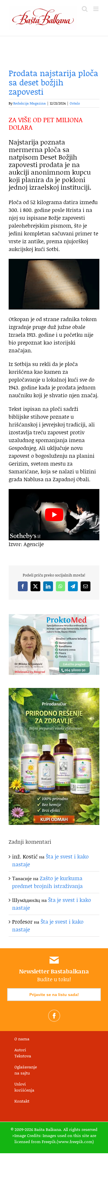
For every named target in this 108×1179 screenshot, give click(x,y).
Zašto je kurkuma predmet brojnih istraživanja (47, 882)
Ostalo (75, 103)
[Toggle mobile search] (85, 9)
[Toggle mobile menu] (96, 9)
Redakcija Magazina (29, 103)
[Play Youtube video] (54, 514)
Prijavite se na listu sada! (54, 994)
